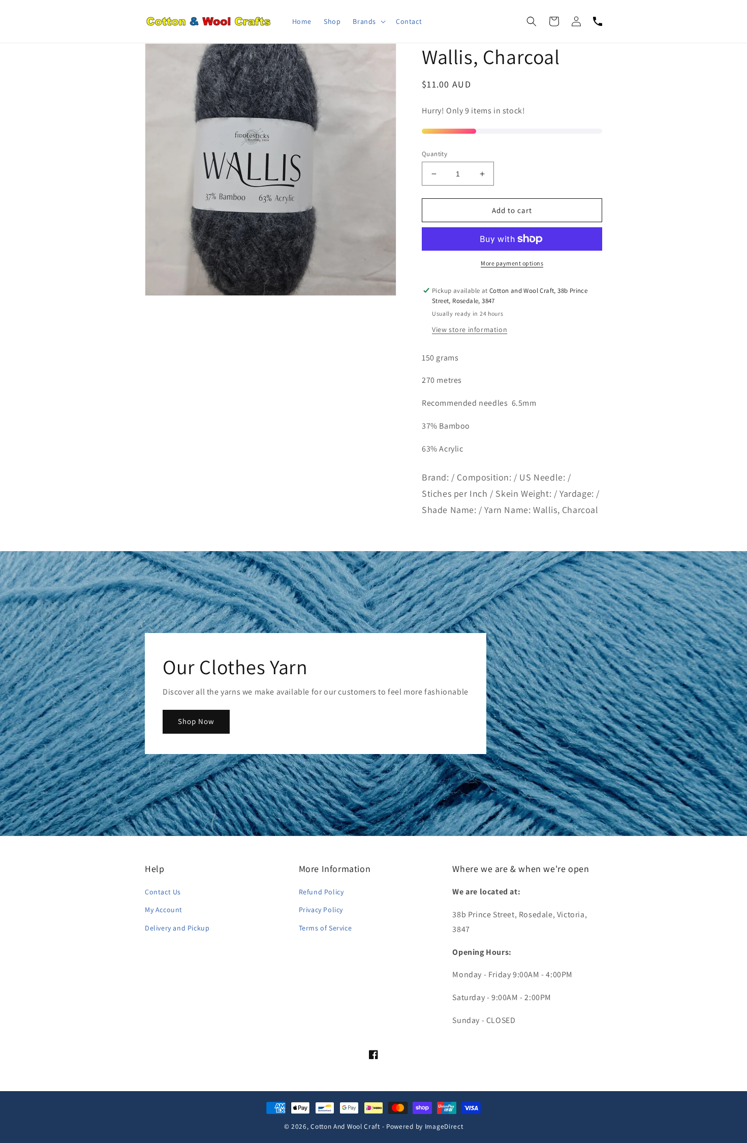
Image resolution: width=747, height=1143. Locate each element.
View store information (469, 329)
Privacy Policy (321, 909)
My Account (163, 909)
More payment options (512, 263)
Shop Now (196, 721)
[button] (368, 21)
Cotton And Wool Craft (345, 1126)
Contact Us (163, 891)
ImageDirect (444, 1126)
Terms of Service (325, 928)
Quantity (434, 153)
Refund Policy (321, 891)
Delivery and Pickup (177, 928)
